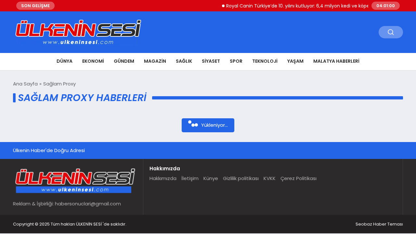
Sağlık (184, 61)
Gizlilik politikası (241, 178)
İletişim (190, 178)
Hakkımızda (163, 178)
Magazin (155, 61)
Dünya (64, 61)
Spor (236, 61)
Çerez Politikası (298, 178)
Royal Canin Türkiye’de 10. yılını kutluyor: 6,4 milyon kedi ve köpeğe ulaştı (304, 6)
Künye (210, 178)
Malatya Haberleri (336, 61)
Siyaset (211, 61)
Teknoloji (265, 61)
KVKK (270, 178)
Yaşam (295, 61)
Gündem (124, 61)
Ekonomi (93, 61)
